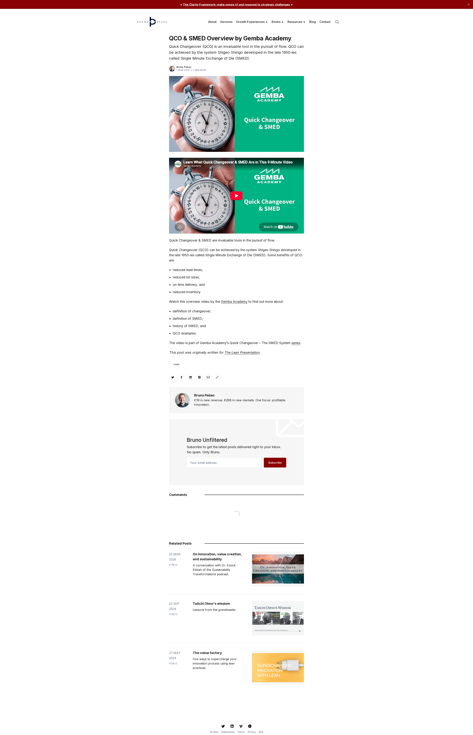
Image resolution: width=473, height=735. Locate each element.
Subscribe (275, 462)
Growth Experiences (250, 22)
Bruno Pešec (184, 67)
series (295, 343)
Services (226, 22)
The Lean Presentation (242, 352)
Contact (324, 22)
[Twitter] (223, 726)
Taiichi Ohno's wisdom (211, 603)
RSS (261, 732)
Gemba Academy (234, 301)
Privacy (252, 732)
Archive (214, 732)
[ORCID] (250, 726)
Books (276, 22)
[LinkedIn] (232, 726)
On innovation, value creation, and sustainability (217, 556)
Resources (294, 22)
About (212, 22)
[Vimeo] (241, 726)
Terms (241, 732)
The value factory (207, 653)
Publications (228, 732)
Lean (176, 364)
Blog (312, 22)
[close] (469, 4)
